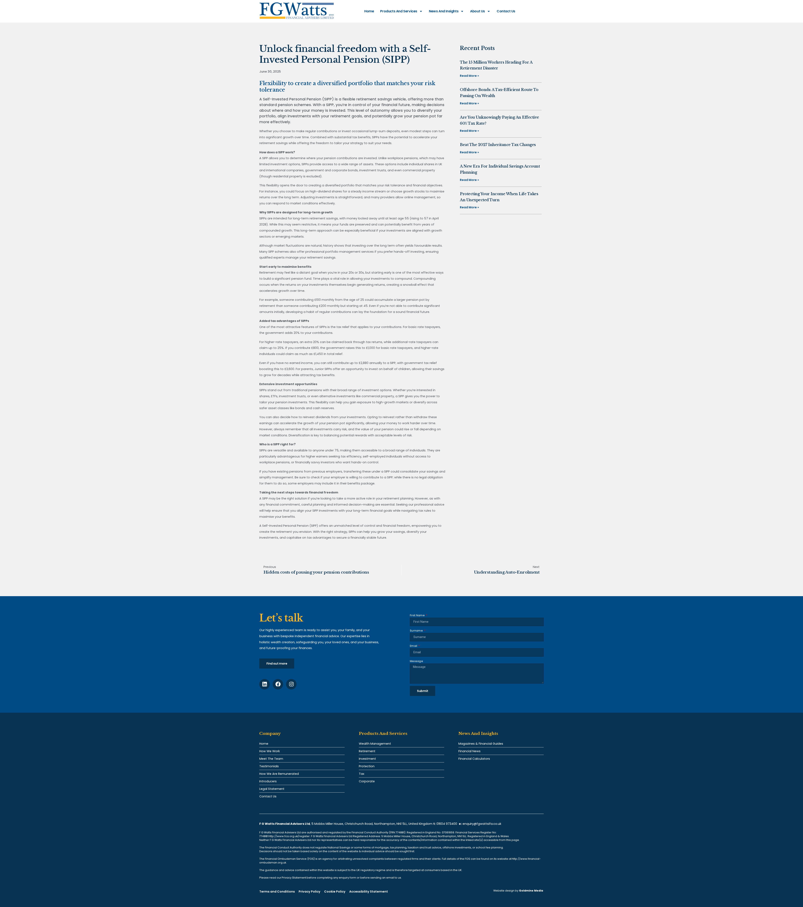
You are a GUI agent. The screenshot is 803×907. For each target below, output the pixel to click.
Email (414, 646)
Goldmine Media (531, 890)
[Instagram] (291, 684)
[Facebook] (278, 684)
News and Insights (443, 11)
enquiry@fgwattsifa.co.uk (482, 824)
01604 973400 (446, 824)
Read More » (469, 76)
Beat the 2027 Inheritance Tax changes (498, 144)
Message (416, 661)
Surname (416, 630)
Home (369, 11)
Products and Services (398, 11)
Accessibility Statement (368, 891)
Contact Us (506, 11)
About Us (477, 11)
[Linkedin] (264, 684)
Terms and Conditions (277, 891)
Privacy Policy (309, 891)
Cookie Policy (334, 891)
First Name (417, 615)
